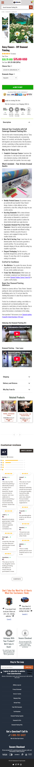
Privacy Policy (29, 672)
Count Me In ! (28, 667)
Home (3, 12)
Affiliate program (17, 685)
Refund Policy (17, 702)
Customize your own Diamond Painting (25, 418)
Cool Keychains (17, 711)
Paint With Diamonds (17, 707)
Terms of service (17, 694)
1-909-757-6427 (18, 735)
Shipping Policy (17, 698)
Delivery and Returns (10, 383)
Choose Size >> (7, 66)
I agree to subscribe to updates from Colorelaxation (17, 672)
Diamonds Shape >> (8, 74)
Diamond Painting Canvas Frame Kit (20, 277)
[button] (9, 54)
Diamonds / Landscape (11, 12)
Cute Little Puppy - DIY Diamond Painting (8, 421)
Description (7, 122)
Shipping (6, 376)
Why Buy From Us (9, 389)
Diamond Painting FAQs (17, 725)
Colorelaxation (15, 760)
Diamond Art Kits (17, 720)
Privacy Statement (17, 689)
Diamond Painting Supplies (17, 716)
